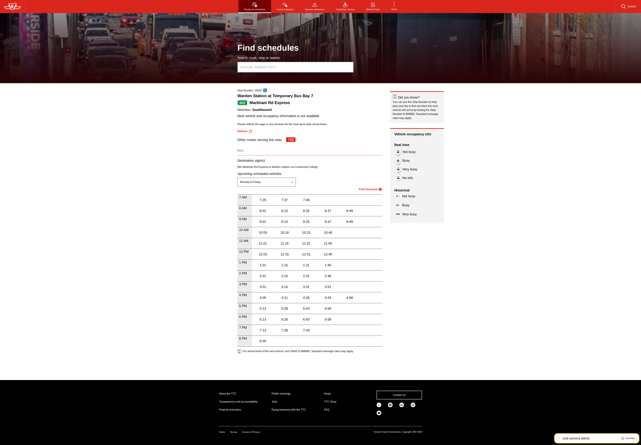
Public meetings (281, 393)
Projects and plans (230, 409)
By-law (233, 432)
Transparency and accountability (238, 401)
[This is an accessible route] (265, 90)
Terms (222, 432)
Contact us (399, 395)
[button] (394, 6)
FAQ (326, 409)
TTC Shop (330, 401)
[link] (379, 404)
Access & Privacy (251, 432)
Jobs (274, 401)
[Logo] (12, 6)
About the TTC (227, 393)
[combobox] (295, 67)
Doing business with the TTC (289, 409)
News (327, 393)
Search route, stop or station (258, 58)
